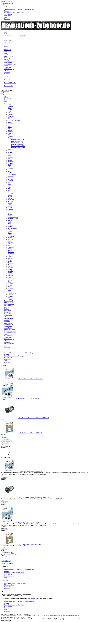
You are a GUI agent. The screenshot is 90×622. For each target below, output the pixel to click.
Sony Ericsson (12, 174)
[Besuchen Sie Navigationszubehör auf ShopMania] (6, 562)
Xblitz (9, 192)
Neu (5, 100)
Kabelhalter (7, 305)
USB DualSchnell (9, 554)
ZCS (9, 190)
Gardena (10, 149)
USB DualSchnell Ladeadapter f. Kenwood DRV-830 (34, 418)
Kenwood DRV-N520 (17, 139)
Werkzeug (7, 347)
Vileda (9, 111)
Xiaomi (10, 210)
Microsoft (10, 209)
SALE (6, 97)
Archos (10, 206)
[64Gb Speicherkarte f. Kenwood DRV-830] (10, 433)
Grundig (10, 261)
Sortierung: (4, 437)
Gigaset (10, 207)
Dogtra (10, 214)
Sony (9, 290)
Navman (10, 280)
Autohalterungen (9, 324)
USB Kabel (7, 98)
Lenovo (10, 269)
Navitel (10, 203)
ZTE (9, 212)
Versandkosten (31, 598)
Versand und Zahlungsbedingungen (14, 12)
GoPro (9, 108)
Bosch (9, 171)
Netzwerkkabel (8, 301)
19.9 (9, 446)
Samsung (10, 288)
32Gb (19, 554)
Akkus (6, 317)
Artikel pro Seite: (5, 457)
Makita (10, 226)
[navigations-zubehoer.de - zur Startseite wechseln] (36, 29)
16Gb (16, 554)
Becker (10, 250)
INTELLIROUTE (13, 217)
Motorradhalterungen (10, 332)
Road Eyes (11, 199)
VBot (9, 158)
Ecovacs (10, 154)
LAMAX (10, 193)
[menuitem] (46, 9)
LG (9, 166)
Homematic (11, 263)
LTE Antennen (8, 323)
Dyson (9, 215)
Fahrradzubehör (8, 302)
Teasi (9, 104)
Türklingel (7, 342)
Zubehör (6, 103)
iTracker (10, 130)
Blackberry (11, 161)
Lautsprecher (7, 312)
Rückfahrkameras (9, 335)
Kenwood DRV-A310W (18, 146)
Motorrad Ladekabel (10, 331)
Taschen (6, 340)
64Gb (2, 554)
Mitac (9, 277)
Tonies (9, 241)
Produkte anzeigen (6, 441)
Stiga (9, 185)
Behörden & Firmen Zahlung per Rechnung (16, 583)
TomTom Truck (12, 293)
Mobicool (10, 114)
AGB (5, 17)
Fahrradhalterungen (9, 329)
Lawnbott (10, 180)
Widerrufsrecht (8, 14)
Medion (10, 272)
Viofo (9, 245)
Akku (5, 101)
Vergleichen (4, 477)
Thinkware (11, 247)
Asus (9, 122)
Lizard (9, 182)
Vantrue (10, 248)
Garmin (10, 258)
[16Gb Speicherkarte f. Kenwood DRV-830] (10, 379)
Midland (10, 195)
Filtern (2, 436)
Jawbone (10, 267)
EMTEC (9, 452)
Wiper (9, 187)
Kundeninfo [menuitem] (18, 13)
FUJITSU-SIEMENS (14, 120)
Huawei (10, 264)
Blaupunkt (11, 252)
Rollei (9, 135)
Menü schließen (8, 86)
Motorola (10, 168)
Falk (9, 255)
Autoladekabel (8, 326)
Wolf (9, 188)
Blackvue (10, 131)
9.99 (4, 446)
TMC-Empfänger (9, 339)
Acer (9, 128)
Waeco (10, 117)
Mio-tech (10, 275)
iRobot (10, 266)
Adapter (6, 320)
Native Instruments (13, 119)
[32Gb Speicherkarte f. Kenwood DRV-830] (8, 398)
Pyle (9, 229)
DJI (9, 244)
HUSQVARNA (12, 196)
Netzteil (6, 334)
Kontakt (6, 11)
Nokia (9, 282)
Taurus (10, 233)
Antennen (7, 321)
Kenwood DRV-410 (17, 144)
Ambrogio (10, 179)
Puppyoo (10, 157)
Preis (2, 444)
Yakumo (10, 299)
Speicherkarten (8, 337)
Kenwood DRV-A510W (18, 147)
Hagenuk (10, 237)
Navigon (10, 279)
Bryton (10, 220)
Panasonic (10, 283)
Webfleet (10, 225)
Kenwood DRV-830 (17, 141)
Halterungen (7, 310)
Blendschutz (7, 313)
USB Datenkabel (9, 343)
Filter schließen (5, 439)
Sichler (10, 125)
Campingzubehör (9, 304)
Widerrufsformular (9, 576)
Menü (5, 32)
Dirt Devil (10, 152)
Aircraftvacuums (12, 228)
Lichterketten (8, 307)
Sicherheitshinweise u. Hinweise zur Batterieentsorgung (19, 9)
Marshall (10, 242)
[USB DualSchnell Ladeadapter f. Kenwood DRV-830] (10, 418)
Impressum (7, 19)
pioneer (10, 285)
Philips (10, 204)
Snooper (10, 109)
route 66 (10, 286)
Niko (9, 184)
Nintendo (10, 177)
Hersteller (3, 447)
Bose (9, 223)
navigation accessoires (7, 563)
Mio (9, 274)
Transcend (10, 136)
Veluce (10, 127)
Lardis (9, 222)
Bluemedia (11, 253)
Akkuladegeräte (8, 318)
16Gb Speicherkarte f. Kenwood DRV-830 (31, 379)
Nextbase (10, 201)
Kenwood (10, 138)
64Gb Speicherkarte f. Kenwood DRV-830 (31, 433)
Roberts (10, 234)
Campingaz (11, 116)
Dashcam (6, 309)
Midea (9, 155)
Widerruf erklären (9, 585)
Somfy (9, 173)
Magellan (10, 271)
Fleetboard (11, 236)
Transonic (10, 294)
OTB (8, 454)
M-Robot (10, 123)
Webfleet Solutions (13, 218)
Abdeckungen (8, 315)
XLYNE (10, 169)
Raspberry (10, 176)
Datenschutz (7, 15)
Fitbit (9, 256)
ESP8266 (10, 239)
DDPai (10, 198)
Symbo (10, 231)
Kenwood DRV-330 (17, 142)
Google (10, 260)
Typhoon (10, 296)
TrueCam (10, 133)
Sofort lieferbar (5, 443)
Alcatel (10, 160)
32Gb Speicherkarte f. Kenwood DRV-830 (27, 398)
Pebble (10, 112)
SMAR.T (10, 106)
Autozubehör (8, 328)
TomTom (10, 291)
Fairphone (10, 163)
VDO (9, 298)
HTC (9, 165)
